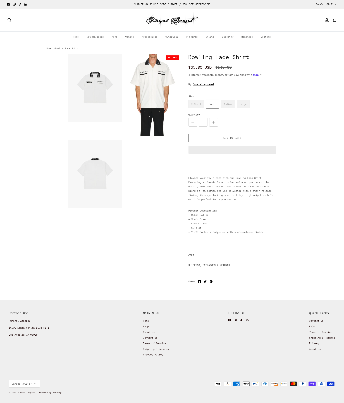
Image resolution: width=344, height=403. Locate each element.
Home (76, 36)
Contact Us (150, 337)
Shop (146, 326)
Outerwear (172, 36)
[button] (232, 150)
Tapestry (228, 36)
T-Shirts (192, 36)
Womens (129, 36)
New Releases (95, 36)
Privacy (314, 343)
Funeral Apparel (203, 84)
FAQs (312, 326)
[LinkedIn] (25, 4)
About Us (149, 332)
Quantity (194, 114)
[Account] (326, 20)
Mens (115, 36)
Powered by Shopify (50, 392)
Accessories (150, 36)
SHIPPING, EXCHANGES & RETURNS (209, 265)
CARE (191, 255)
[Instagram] (14, 4)
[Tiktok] (20, 4)
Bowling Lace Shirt (66, 48)
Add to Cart (232, 137)
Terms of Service (154, 343)
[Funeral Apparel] (172, 20)
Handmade (247, 36)
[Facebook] (8, 4)
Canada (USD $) (324, 4)
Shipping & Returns (156, 349)
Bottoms (266, 36)
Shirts (210, 36)
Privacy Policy (153, 354)
